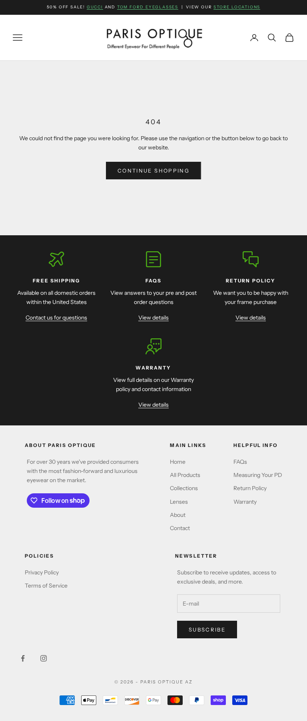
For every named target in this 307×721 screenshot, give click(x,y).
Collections (184, 488)
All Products (185, 475)
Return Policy (250, 488)
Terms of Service (46, 585)
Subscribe (207, 629)
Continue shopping (153, 170)
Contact (180, 528)
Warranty (245, 501)
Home (177, 461)
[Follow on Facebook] (23, 658)
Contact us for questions (56, 317)
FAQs (240, 461)
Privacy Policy (42, 572)
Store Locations (236, 7)
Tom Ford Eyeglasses (147, 7)
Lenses (179, 501)
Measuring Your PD (257, 475)
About (177, 514)
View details (153, 317)
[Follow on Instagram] (44, 658)
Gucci (95, 7)
